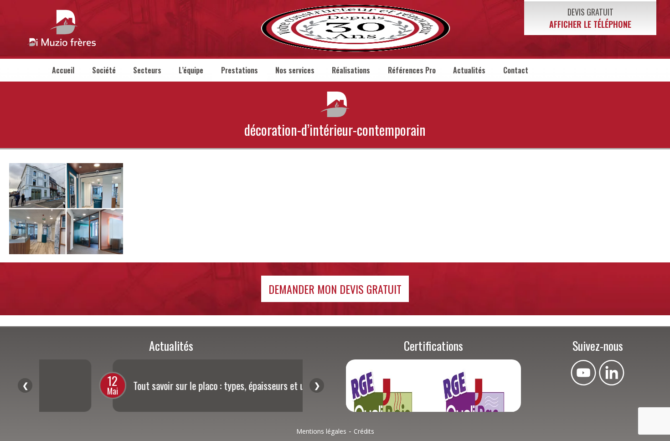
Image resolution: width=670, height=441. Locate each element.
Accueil (63, 70)
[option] (182, 385)
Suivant (316, 385)
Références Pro (412, 70)
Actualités (469, 70)
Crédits (364, 431)
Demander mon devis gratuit (335, 289)
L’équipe (191, 70)
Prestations (239, 70)
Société (104, 70)
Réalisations (351, 70)
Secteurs (147, 70)
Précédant (25, 385)
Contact (515, 70)
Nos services (294, 70)
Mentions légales (321, 431)
